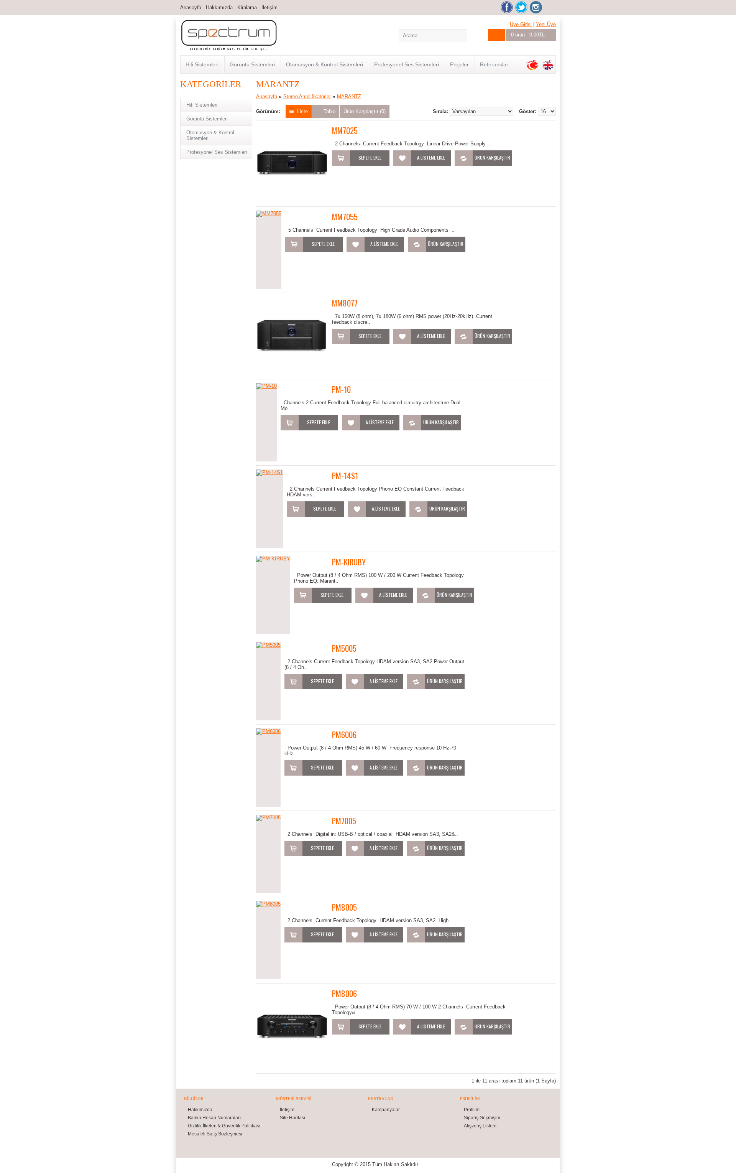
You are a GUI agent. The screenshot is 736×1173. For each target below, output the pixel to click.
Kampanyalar (386, 1109)
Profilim (472, 1109)
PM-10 (341, 389)
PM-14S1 (345, 475)
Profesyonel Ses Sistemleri (406, 64)
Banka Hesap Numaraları (214, 1117)
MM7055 (345, 216)
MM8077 (345, 303)
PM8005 (344, 907)
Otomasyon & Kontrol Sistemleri (324, 64)
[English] (548, 65)
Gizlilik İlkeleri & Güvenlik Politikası (224, 1126)
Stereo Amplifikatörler (307, 96)
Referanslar (494, 64)
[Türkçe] (532, 65)
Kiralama (247, 7)
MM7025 (345, 130)
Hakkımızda (219, 7)
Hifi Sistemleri (202, 64)
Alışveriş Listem (480, 1126)
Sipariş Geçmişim (482, 1117)
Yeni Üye (546, 24)
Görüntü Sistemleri (252, 64)
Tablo (329, 111)
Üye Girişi (521, 24)
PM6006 (344, 734)
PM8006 (344, 993)
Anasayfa (190, 7)
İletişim (269, 7)
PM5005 (344, 648)
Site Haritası (292, 1117)
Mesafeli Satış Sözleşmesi (215, 1134)
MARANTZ (349, 96)
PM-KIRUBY (349, 562)
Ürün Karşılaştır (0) (364, 111)
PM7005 (344, 821)
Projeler (459, 64)
